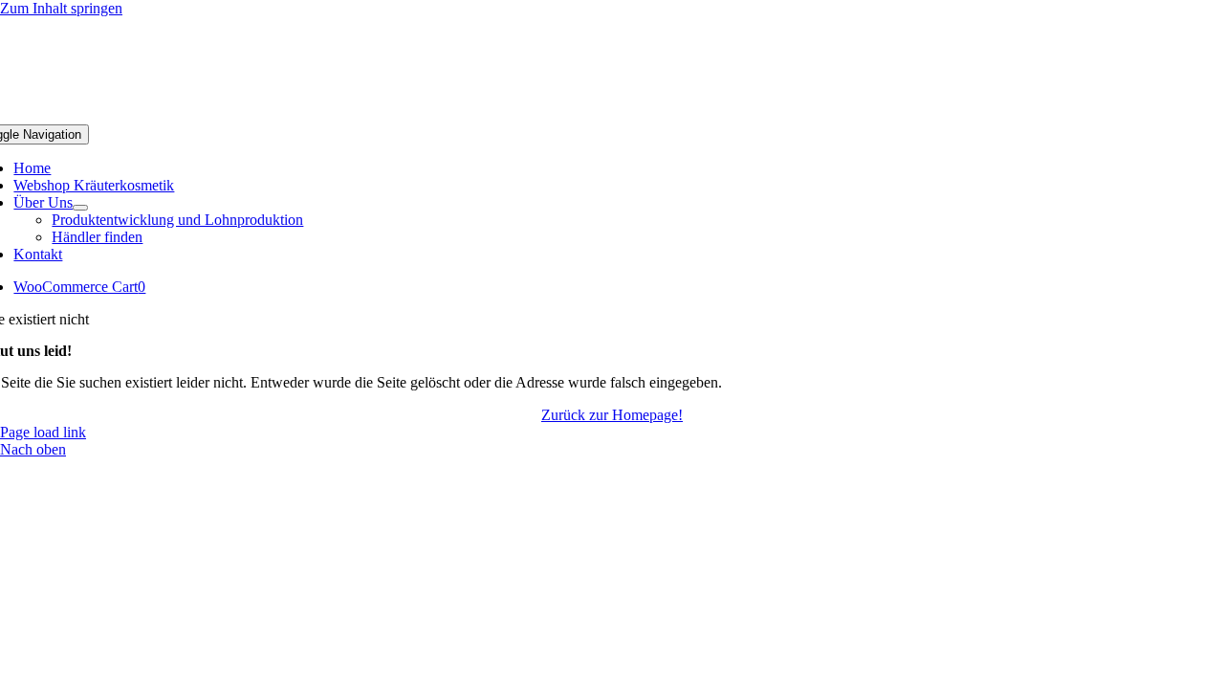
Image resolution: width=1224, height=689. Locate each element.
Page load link (43, 432)
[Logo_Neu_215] (612, 115)
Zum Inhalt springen (61, 8)
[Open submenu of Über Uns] (80, 208)
